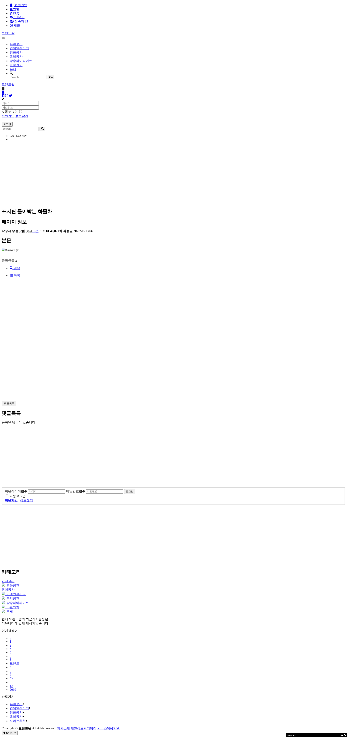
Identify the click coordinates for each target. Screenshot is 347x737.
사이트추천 (18, 721)
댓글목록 (8, 403)
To (11, 686)
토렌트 (14, 663)
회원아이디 (16, 491)
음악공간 (16, 56)
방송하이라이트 (21, 61)
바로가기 (16, 65)
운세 (13, 69)
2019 (13, 689)
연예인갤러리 (19, 48)
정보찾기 (21, 116)
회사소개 (63, 728)
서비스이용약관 (108, 728)
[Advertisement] (122, 172)
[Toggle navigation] (3, 38)
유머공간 (16, 44)
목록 (16, 275)
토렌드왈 (8, 33)
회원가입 (20, 5)
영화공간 (16, 52)
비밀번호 (75, 491)
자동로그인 (18, 496)
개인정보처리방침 (83, 728)
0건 (36, 231)
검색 (16, 268)
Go (51, 77)
